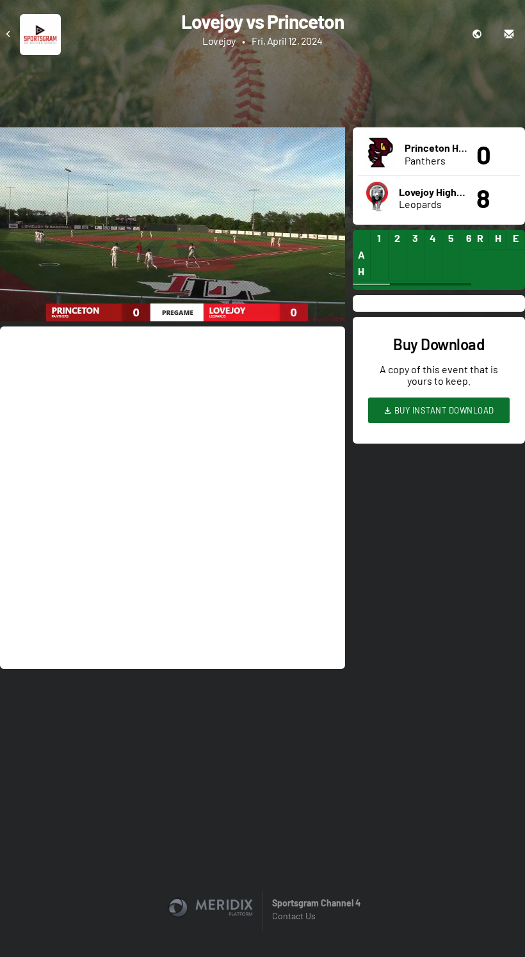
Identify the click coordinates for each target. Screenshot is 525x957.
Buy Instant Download (443, 410)
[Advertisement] (262, 90)
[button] (176, 228)
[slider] (172, 275)
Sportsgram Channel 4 (316, 902)
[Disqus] (172, 497)
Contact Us (294, 915)
